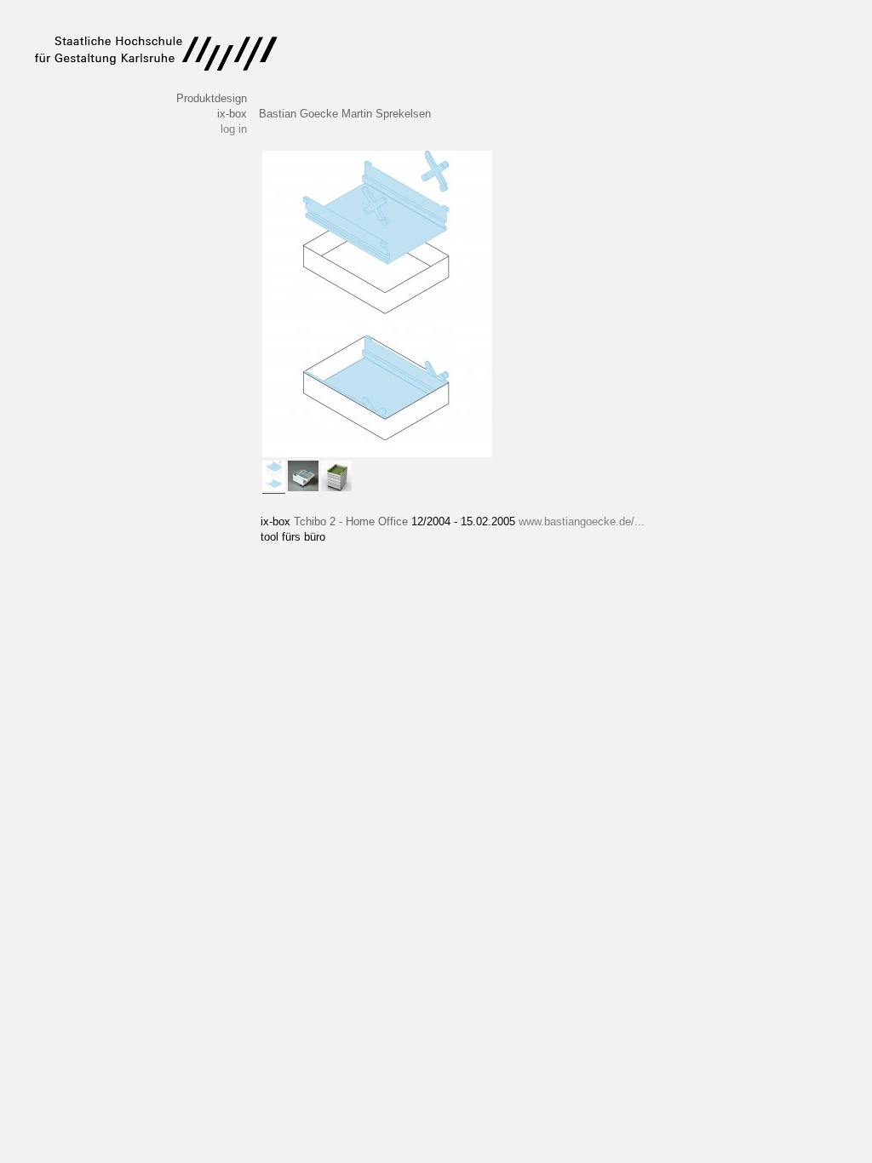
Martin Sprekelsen (386, 113)
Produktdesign (211, 98)
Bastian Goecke (298, 113)
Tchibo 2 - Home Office (351, 521)
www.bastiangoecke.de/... (582, 521)
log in (234, 129)
